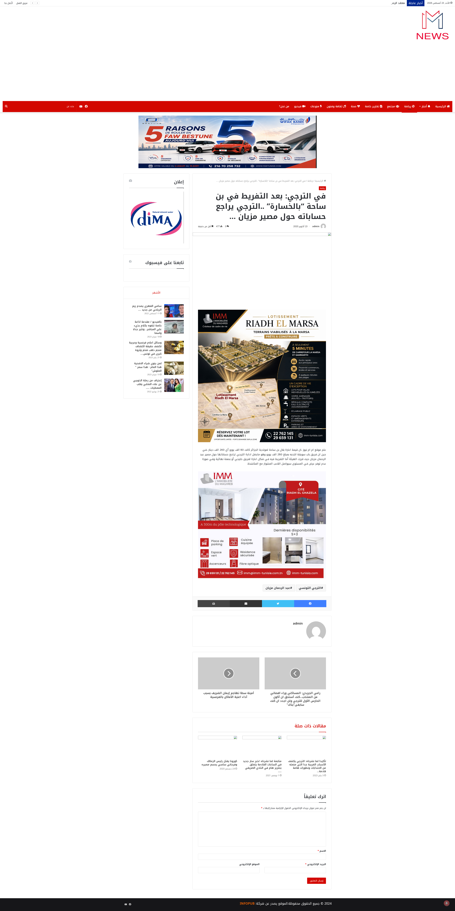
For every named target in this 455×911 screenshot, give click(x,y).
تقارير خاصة (372, 106)
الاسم (322, 851)
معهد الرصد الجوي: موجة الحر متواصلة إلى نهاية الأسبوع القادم (366, 3)
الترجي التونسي (310, 588)
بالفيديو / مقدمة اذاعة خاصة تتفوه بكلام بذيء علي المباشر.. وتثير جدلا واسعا (147, 327)
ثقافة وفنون (335, 106)
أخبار (425, 106)
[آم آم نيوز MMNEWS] (432, 27)
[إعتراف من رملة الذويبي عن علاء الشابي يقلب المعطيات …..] (174, 385)
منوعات (315, 106)
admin (315, 226)
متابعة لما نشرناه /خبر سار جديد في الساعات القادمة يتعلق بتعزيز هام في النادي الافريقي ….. (262, 766)
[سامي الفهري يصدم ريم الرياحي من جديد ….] (174, 311)
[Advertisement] (227, 74)
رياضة (408, 106)
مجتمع (391, 106)
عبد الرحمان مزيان (278, 588)
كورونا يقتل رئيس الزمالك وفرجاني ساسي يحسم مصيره (219, 763)
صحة (354, 106)
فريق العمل (21, 3)
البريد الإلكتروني (315, 864)
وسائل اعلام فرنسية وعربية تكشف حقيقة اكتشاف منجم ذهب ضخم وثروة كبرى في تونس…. (145, 348)
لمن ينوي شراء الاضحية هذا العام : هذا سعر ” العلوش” (148, 367)
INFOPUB (247, 904)
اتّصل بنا (8, 3)
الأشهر (156, 292)
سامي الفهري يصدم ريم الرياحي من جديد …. (147, 308)
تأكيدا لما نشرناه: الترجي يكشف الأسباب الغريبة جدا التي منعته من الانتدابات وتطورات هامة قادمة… (307, 766)
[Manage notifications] (446, 903)
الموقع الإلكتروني (249, 864)
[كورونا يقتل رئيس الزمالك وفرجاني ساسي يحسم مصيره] (217, 747)
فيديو (298, 106)
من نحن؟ (284, 106)
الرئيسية (441, 106)
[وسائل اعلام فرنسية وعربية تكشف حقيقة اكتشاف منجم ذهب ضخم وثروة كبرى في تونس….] (174, 347)
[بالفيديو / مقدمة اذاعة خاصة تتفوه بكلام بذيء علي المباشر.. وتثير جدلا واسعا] (174, 326)
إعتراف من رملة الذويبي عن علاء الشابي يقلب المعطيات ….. (147, 384)
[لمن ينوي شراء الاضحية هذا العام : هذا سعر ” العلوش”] (174, 368)
